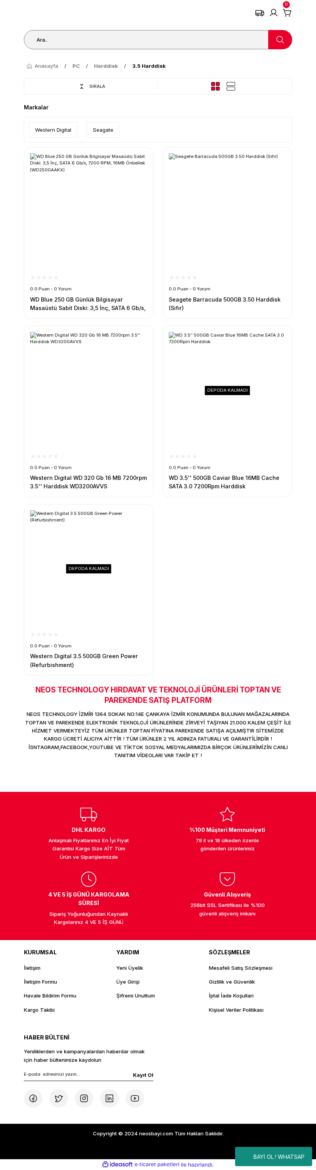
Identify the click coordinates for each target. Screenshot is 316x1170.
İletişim (32, 968)
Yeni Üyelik (129, 968)
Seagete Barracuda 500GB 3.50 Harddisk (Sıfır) (225, 303)
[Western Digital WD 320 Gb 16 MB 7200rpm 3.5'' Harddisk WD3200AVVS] (88, 390)
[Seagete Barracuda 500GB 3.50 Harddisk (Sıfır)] (227, 211)
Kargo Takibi (39, 1010)
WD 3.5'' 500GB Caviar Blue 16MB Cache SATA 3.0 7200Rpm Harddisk (224, 481)
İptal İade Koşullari (231, 995)
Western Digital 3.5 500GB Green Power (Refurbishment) (84, 660)
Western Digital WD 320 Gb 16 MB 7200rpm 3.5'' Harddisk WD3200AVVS (88, 481)
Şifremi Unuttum (135, 995)
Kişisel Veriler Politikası (236, 1010)
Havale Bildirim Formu (50, 995)
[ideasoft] (117, 1164)
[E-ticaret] (157, 1165)
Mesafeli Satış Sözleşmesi (240, 968)
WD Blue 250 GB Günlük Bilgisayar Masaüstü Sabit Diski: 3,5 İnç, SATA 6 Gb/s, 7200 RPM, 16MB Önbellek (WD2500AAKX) (88, 304)
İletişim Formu (40, 982)
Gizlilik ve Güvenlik (232, 982)
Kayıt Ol (143, 1075)
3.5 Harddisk (149, 66)
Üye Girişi (128, 982)
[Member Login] (273, 13)
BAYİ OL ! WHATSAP (279, 1156)
